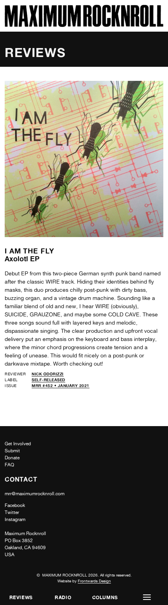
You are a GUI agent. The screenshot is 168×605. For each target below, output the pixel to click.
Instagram (15, 519)
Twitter (12, 512)
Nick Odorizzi (48, 373)
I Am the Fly (29, 250)
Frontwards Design (94, 580)
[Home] (84, 25)
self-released (48, 379)
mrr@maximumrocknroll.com (34, 493)
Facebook (15, 505)
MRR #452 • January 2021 (60, 385)
